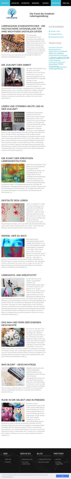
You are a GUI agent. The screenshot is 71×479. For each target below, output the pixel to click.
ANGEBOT (46, 3)
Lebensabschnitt (59, 57)
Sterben (61, 53)
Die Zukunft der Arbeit (16, 65)
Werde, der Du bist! (14, 235)
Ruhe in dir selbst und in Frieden (23, 400)
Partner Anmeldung (59, 463)
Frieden (51, 60)
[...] (24, 57)
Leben (55, 53)
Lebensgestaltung (56, 34)
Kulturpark (62, 62)
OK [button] (62, 476)
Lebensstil (59, 47)
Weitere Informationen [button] (7, 477)
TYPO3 (60, 64)
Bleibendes (57, 60)
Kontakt (8, 462)
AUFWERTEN (25, 3)
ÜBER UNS (66, 3)
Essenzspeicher (53, 62)
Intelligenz (64, 55)
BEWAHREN (35, 3)
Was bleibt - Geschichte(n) (18, 364)
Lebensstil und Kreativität (19, 275)
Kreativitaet (53, 64)
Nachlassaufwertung (57, 37)
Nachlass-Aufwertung (26, 463)
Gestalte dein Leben (14, 200)
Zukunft (64, 51)
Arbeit (51, 53)
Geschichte (52, 47)
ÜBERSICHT (5, 3)
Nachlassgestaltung (55, 55)
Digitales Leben (55, 31)
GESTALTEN (15, 3)
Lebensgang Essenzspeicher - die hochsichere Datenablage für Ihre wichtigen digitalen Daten (23, 29)
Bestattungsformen (55, 51)
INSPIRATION (56, 3)
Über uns (8, 459)
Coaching (54, 66)
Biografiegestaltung (55, 49)
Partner (58, 459)
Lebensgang (63, 67)
